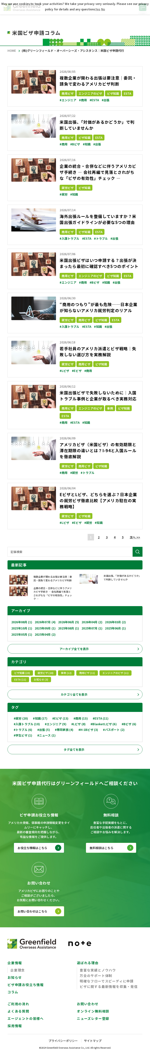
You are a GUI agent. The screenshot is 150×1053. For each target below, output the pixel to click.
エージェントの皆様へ (26, 1018)
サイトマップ (93, 1040)
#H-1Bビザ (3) (88, 729)
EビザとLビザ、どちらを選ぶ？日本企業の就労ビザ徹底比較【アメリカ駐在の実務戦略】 (98, 500)
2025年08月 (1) (68, 628)
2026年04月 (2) (92, 622)
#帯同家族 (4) (64, 729)
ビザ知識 (113, 93)
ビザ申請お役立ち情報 (26, 984)
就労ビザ (68, 188)
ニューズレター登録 (93, 1018)
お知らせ (15, 977)
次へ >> (135, 537)
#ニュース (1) (46, 735)
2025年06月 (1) (115, 628)
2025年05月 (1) (21, 634)
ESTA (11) (20, 679)
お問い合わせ (88, 1003)
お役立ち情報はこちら (32, 848)
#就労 (63, 194)
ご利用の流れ (18, 1003)
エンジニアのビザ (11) (115, 673)
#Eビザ (77, 371)
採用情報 (15, 1025)
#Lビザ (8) (78, 724)
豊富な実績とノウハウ (98, 970)
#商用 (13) (81, 718)
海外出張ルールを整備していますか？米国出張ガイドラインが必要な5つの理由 (98, 219)
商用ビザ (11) (87, 673)
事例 (110, 408)
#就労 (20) (21, 718)
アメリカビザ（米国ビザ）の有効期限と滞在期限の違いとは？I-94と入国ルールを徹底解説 (98, 450)
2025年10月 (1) (21, 628)
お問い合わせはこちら (32, 911)
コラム (13, 992)
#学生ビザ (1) (23, 735)
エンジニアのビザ (90, 93)
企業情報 (15, 962)
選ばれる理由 (88, 962)
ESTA (127, 93)
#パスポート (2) (114, 729)
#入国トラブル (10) (27, 724)
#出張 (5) (43, 729)
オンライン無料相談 (93, 1011)
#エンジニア (68, 100)
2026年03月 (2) (115, 622)
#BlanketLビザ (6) (104, 724)
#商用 (83, 100)
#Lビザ (64, 371)
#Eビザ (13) (60, 718)
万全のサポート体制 (96, 975)
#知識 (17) (40, 718)
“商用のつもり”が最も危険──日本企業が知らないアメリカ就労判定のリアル (98, 307)
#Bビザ (75, 144)
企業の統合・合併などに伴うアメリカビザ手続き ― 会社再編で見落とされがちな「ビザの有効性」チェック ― (98, 172)
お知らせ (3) (41, 679)
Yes (97, 9)
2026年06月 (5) (68, 622)
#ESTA (94, 100)
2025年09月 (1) (45, 628)
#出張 (105, 100)
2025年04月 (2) (45, 634)
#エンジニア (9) (55, 724)
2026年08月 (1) (21, 622)
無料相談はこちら (101, 848)
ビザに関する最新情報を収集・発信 (109, 986)
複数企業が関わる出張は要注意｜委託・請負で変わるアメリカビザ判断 (98, 81)
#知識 (87, 144)
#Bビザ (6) (129, 724)
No (103, 9)
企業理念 (17, 970)
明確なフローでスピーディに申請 (107, 981)
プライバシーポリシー (63, 1040)
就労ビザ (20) (45, 673)
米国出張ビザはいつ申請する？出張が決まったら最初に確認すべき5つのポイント (99, 263)
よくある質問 (18, 1011)
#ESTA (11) (101, 718)
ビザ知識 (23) (22, 673)
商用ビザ (68, 93)
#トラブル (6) (23, 729)
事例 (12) (66, 673)
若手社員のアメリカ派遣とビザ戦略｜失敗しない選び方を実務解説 (98, 351)
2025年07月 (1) (92, 628)
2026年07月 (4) (45, 622)
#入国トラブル (69, 238)
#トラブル (101, 238)
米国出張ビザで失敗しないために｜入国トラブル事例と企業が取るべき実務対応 (98, 395)
